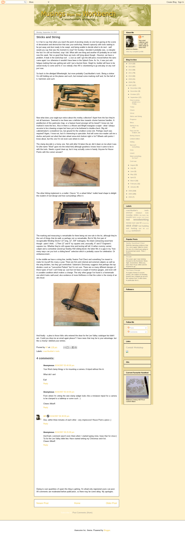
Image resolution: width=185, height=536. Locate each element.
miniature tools (142, 213)
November (134, 91)
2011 (130, 73)
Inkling (132, 142)
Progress (133, 119)
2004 (130, 197)
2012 (130, 70)
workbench (136, 231)
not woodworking (137, 219)
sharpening (145, 223)
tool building (143, 226)
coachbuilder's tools (51, 351)
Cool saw (133, 161)
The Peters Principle (133, 270)
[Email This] (64, 347)
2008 (130, 82)
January (133, 187)
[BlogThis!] (67, 347)
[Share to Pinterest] (75, 347)
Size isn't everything (134, 146)
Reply (45, 383)
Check (132, 110)
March (132, 181)
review (128, 223)
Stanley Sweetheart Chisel (135, 243)
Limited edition (135, 139)
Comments (133, 332)
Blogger (107, 530)
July (132, 168)
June (132, 171)
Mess (132, 122)
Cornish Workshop (134, 347)
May (132, 174)
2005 (130, 194)
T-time (132, 107)
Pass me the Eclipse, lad (135, 131)
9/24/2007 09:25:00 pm (64, 432)
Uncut (132, 113)
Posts (131, 328)
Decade (129, 257)
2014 (130, 63)
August (133, 165)
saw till (138, 223)
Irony (132, 150)
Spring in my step (134, 126)
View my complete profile (134, 51)
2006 (130, 191)
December (134, 88)
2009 (130, 79)
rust (133, 223)
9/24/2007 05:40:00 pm (64, 365)
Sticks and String (136, 116)
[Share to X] (70, 347)
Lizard (132, 153)
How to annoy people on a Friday (135, 102)
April (132, 177)
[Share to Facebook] (73, 347)
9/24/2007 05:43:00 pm (64, 392)
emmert (129, 213)
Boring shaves (135, 135)
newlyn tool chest (143, 217)
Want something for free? (135, 157)
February (133, 184)
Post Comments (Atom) (82, 513)
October (133, 94)
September (134, 97)
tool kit (142, 228)
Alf (44, 416)
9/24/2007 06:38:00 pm (59, 416)
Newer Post (42, 503)
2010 (130, 76)
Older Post (111, 503)
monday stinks (132, 215)
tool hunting (131, 228)
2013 (130, 67)
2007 (130, 85)
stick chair (132, 225)
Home (77, 503)
